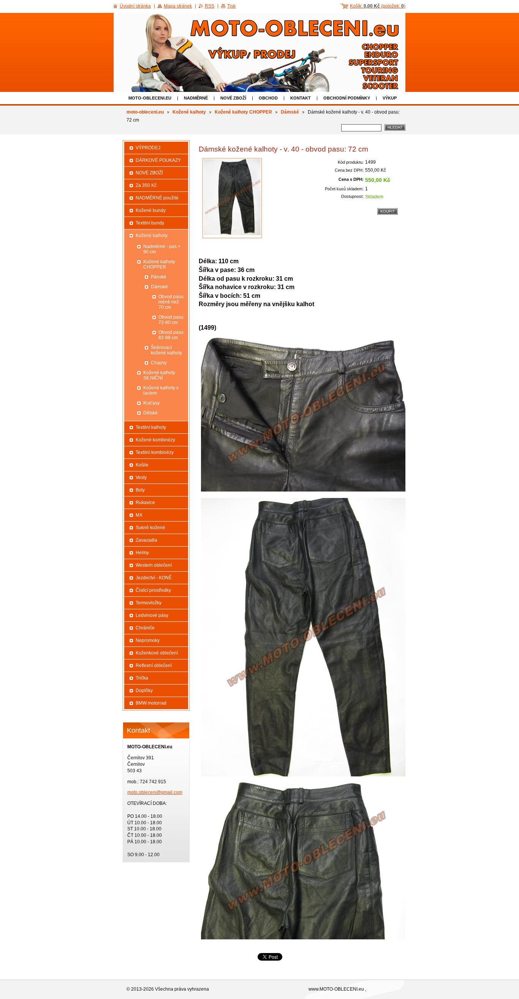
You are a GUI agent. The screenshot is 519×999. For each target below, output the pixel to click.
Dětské (150, 413)
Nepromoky (148, 640)
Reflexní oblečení (154, 665)
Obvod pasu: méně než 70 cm (171, 302)
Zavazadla (146, 540)
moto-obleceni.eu (149, 98)
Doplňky (144, 690)
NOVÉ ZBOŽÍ (233, 98)
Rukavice (145, 502)
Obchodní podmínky (346, 98)
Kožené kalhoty (189, 112)
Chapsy (159, 362)
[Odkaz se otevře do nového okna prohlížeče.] (232, 198)
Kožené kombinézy (155, 440)
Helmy (142, 552)
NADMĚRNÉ (196, 98)
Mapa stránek (178, 6)
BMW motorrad (151, 703)
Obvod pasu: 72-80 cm (171, 320)
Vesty (141, 477)
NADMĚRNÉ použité (157, 198)
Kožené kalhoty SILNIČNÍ (159, 375)
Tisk (231, 6)
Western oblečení (154, 565)
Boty (140, 490)
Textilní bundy (150, 223)
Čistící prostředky (153, 590)
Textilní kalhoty (151, 427)
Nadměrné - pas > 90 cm (161, 249)
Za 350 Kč (146, 185)
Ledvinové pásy (152, 615)
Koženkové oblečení (157, 653)
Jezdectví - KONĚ (154, 577)
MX (139, 515)
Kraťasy (151, 403)
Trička (142, 678)
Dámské (290, 112)
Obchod (268, 98)
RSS (209, 6)
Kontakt (300, 98)
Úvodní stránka (135, 6)
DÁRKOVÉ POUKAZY (158, 160)
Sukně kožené (150, 527)
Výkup (390, 98)
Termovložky (148, 602)
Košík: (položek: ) (377, 6)
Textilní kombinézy (155, 452)
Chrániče (145, 628)
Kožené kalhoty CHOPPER (243, 112)
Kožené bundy (151, 210)
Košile (142, 465)
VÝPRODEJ (148, 147)
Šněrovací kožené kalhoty (166, 350)
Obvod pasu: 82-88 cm (171, 335)
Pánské (158, 277)
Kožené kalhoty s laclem (161, 390)
